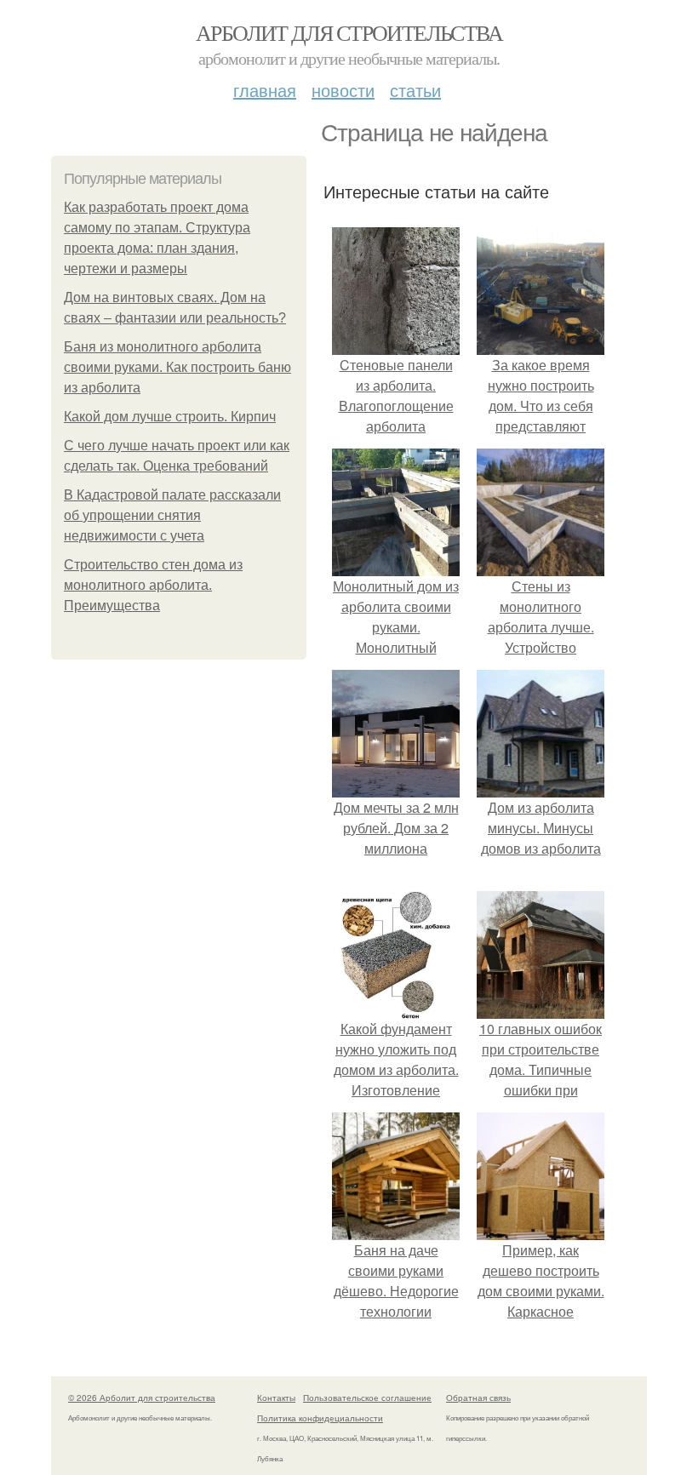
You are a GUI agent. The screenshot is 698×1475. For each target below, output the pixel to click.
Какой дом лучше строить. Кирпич (170, 416)
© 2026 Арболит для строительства (141, 1398)
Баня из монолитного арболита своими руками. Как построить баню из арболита (177, 367)
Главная (264, 89)
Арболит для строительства (349, 32)
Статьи (415, 89)
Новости (343, 89)
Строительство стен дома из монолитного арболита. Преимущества (153, 585)
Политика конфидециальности (320, 1418)
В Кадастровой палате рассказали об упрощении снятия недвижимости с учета (172, 515)
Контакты (276, 1398)
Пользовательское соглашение (367, 1398)
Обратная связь (478, 1398)
